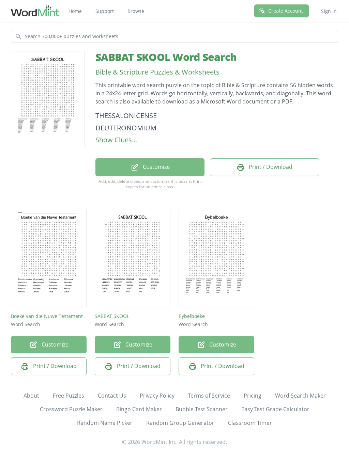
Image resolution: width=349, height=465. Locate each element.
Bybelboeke (192, 316)
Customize (155, 167)
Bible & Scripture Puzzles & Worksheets (157, 72)
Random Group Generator (180, 423)
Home (75, 11)
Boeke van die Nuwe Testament (47, 316)
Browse (135, 11)
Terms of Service (209, 395)
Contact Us (112, 395)
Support (104, 11)
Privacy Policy (157, 395)
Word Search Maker (300, 395)
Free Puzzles (68, 395)
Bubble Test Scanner (202, 409)
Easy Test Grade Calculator (275, 409)
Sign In (329, 11)
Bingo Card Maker (139, 409)
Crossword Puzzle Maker (71, 409)
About (31, 395)
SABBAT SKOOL (112, 316)
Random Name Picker (105, 423)
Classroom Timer (250, 423)
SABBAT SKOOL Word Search (166, 57)
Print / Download (269, 167)
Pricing (252, 395)
